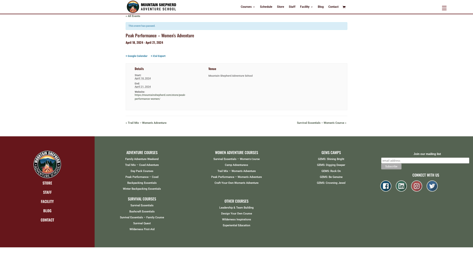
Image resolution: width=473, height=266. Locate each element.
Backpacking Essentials (142, 183)
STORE (47, 183)
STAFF (47, 192)
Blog (321, 7)
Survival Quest (142, 223)
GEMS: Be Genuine (331, 177)
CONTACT (47, 220)
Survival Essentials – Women (231, 159)
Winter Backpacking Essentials (142, 188)
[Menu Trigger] (444, 8)
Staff (292, 7)
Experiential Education (236, 225)
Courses (246, 7)
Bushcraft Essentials (142, 211)
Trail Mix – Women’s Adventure (146, 123)
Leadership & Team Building (236, 207)
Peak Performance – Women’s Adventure (236, 177)
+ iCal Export (158, 55)
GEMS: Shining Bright (331, 159)
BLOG (47, 210)
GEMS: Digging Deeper (331, 165)
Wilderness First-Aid (142, 229)
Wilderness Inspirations (236, 219)
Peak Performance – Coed (141, 177)
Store (280, 7)
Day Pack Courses (142, 171)
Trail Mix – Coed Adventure (142, 165)
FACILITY (47, 201)
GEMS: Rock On (331, 171)
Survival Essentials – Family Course (142, 217)
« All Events (133, 16)
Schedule (266, 7)
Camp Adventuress (236, 165)
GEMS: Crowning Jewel (331, 183)
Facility (304, 7)
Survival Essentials (142, 205)
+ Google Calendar (136, 55)
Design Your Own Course (236, 213)
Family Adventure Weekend (142, 159)
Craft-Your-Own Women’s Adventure (236, 183)
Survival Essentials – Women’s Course (321, 123)
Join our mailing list (427, 154)
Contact (333, 7)
